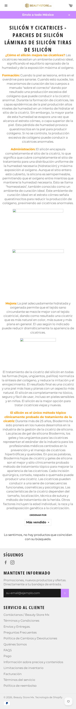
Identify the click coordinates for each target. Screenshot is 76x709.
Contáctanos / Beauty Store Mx (26, 614)
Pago (7, 656)
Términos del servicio (19, 680)
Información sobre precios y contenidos (33, 662)
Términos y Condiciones (21, 620)
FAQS (8, 650)
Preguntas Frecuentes (20, 632)
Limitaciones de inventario (23, 668)
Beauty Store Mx (23, 697)
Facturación (13, 674)
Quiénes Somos (15, 644)
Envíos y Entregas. (17, 626)
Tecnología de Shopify (48, 697)
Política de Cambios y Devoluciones (30, 638)
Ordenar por (38, 515)
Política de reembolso (20, 685)
